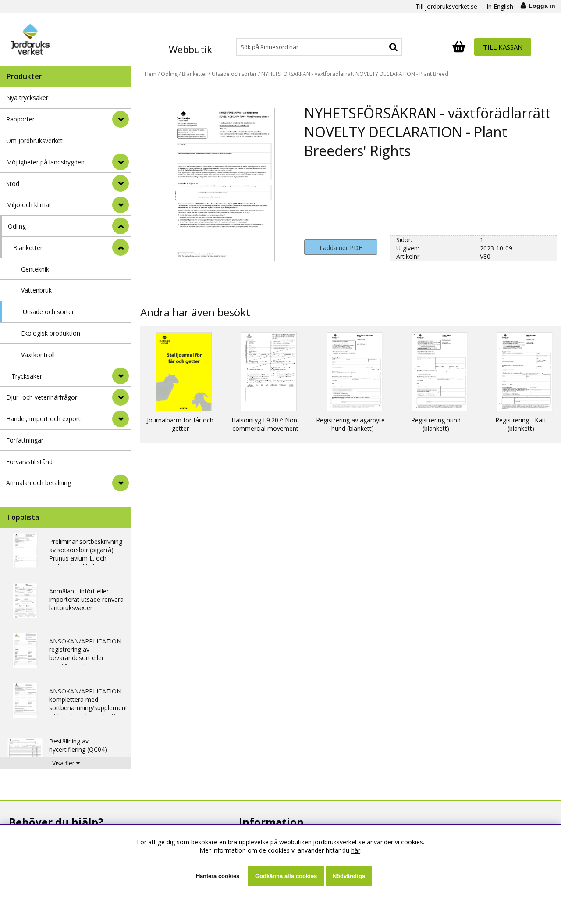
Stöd (12, 183)
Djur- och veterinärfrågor (41, 397)
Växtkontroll (38, 354)
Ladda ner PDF (341, 247)
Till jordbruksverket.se (446, 6)
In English (499, 6)
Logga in (542, 5)
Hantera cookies (217, 876)
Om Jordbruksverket (34, 140)
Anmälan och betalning (38, 483)
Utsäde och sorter (48, 311)
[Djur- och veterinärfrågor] (120, 397)
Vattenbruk (36, 290)
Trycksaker (26, 376)
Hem (150, 74)
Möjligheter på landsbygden (45, 162)
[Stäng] (120, 226)
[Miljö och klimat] (120, 205)
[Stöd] (120, 183)
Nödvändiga (349, 876)
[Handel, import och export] (120, 419)
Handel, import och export (43, 418)
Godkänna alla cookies (286, 876)
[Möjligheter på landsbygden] (120, 162)
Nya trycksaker (27, 97)
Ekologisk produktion (50, 333)
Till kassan (502, 47)
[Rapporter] (120, 119)
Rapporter (20, 119)
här (355, 850)
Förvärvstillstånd (29, 461)
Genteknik (35, 269)
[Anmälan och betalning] (120, 483)
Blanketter (28, 247)
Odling (17, 226)
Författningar (24, 440)
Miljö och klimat (28, 204)
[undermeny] (120, 247)
